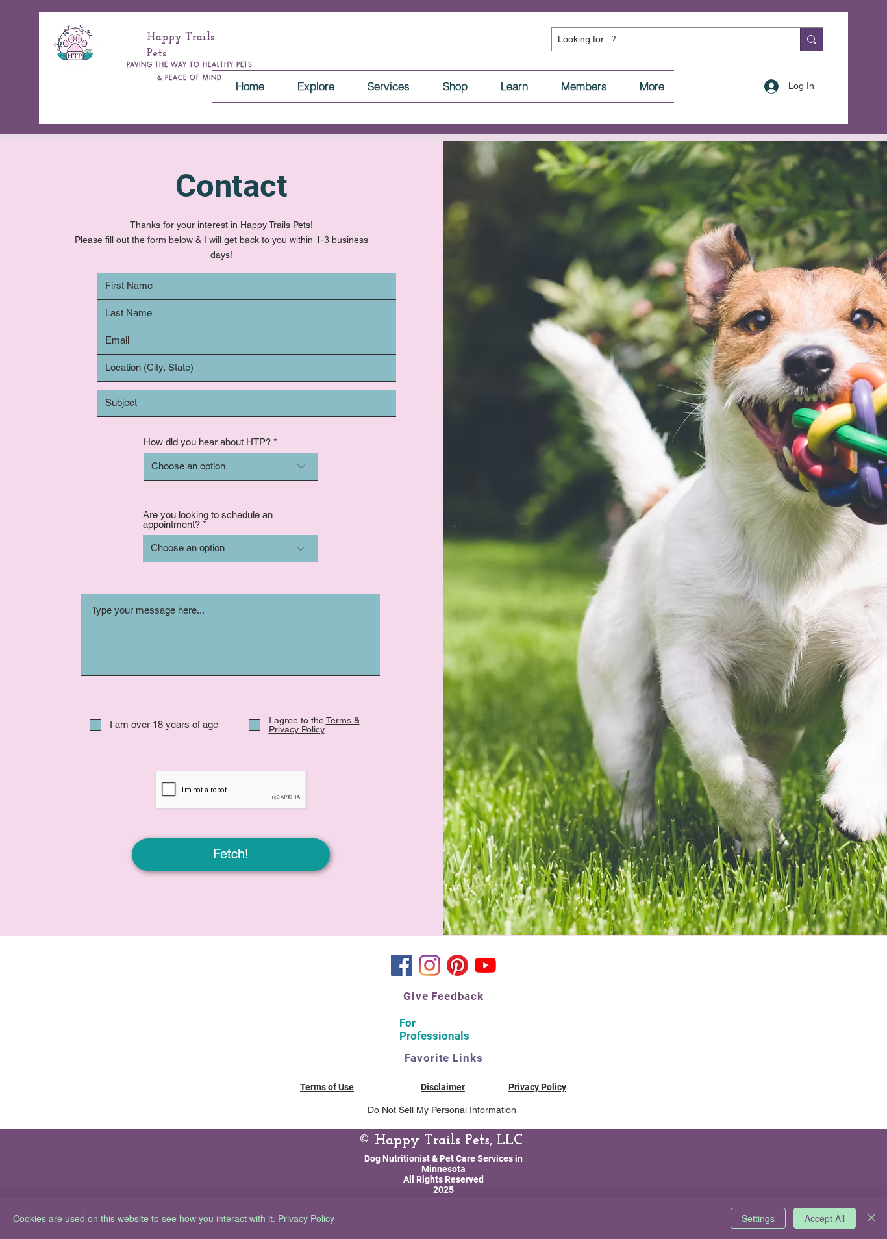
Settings (758, 1218)
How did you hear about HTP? (207, 442)
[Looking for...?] (811, 39)
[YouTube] (485, 965)
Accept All (825, 1218)
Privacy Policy (306, 1218)
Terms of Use (327, 1087)
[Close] (871, 1218)
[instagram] (429, 965)
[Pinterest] (457, 965)
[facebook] (401, 965)
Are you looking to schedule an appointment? (208, 519)
